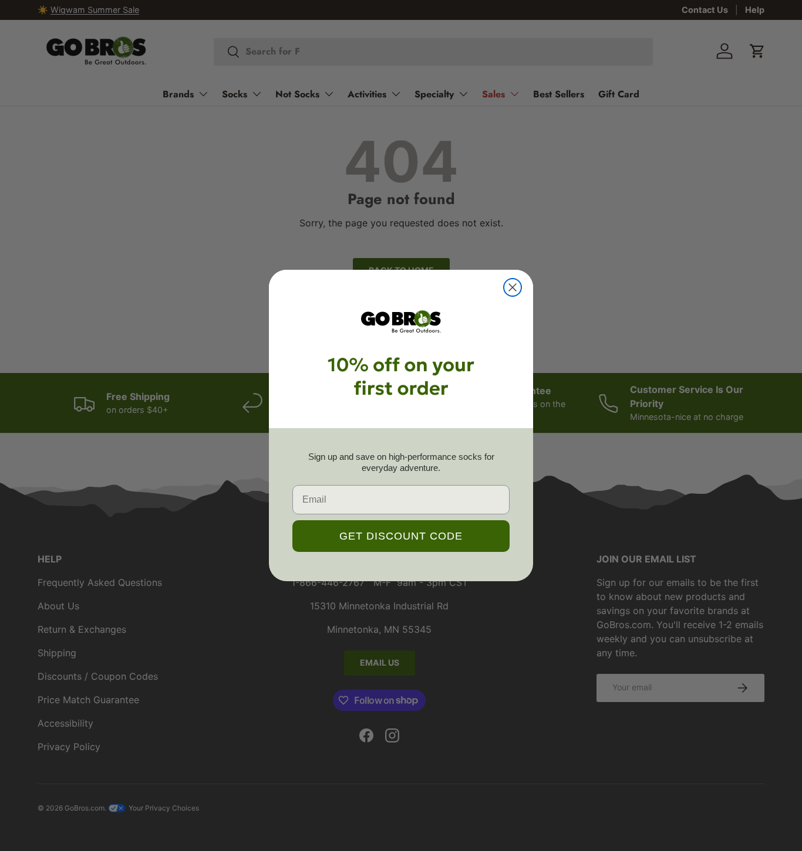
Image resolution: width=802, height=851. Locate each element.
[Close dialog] (512, 287)
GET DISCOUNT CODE (401, 536)
